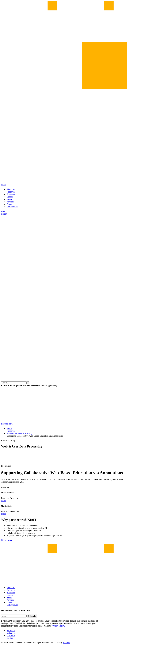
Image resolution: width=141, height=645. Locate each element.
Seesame (66, 642)
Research (11, 192)
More (3, 500)
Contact (10, 204)
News (9, 199)
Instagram (11, 633)
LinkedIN (11, 635)
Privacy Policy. (58, 626)
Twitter (10, 638)
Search (4, 214)
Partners (10, 202)
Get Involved (12, 206)
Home (9, 428)
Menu (3, 184)
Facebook (11, 630)
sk (4, 211)
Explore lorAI (7, 424)
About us (11, 189)
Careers (10, 197)
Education (11, 194)
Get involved (6, 540)
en (2, 211)
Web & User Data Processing (19, 433)
